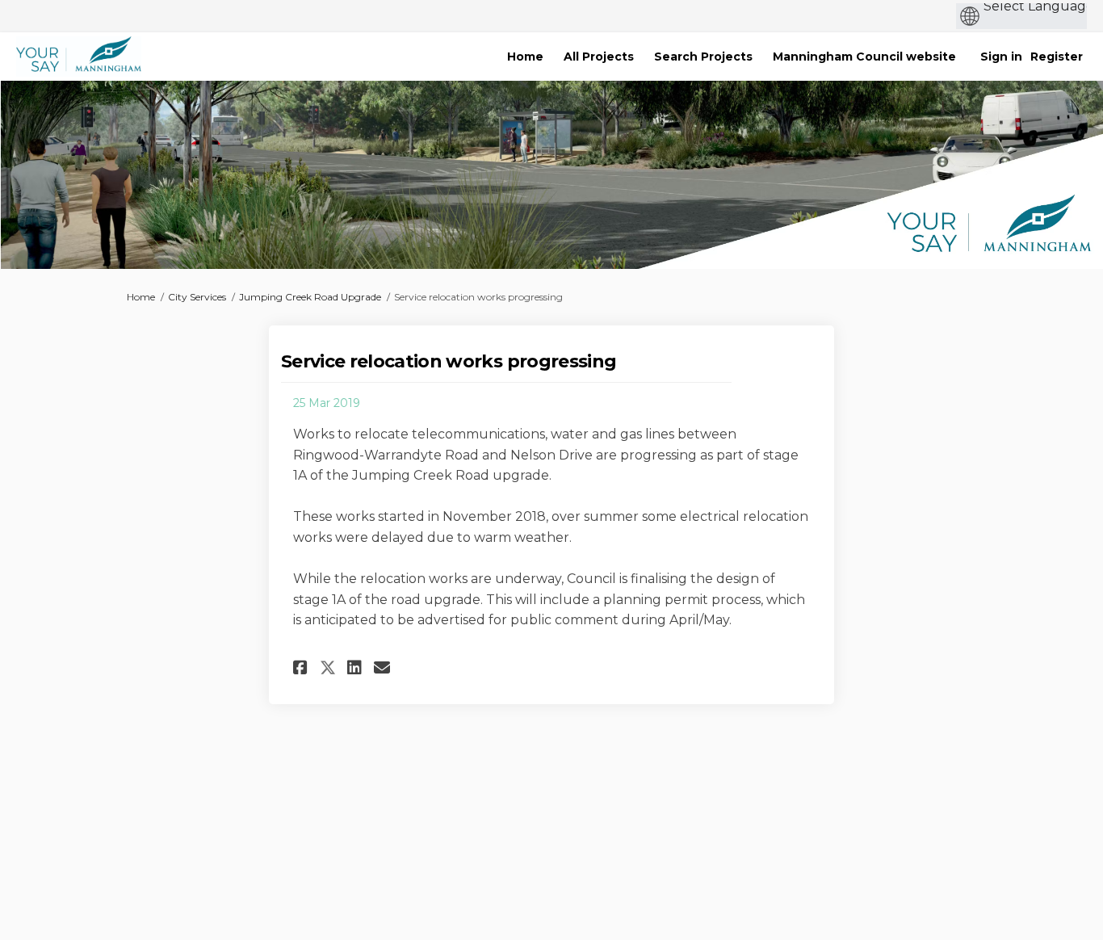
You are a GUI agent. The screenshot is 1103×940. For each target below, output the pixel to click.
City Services (197, 297)
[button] (302, 667)
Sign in (1001, 56)
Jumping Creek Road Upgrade (310, 297)
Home (141, 297)
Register (1056, 56)
